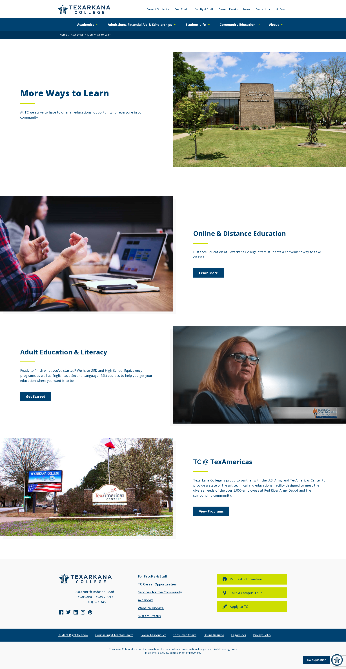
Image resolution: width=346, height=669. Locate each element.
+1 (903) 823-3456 (94, 602)
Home (63, 34)
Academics (77, 34)
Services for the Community (160, 592)
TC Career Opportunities (157, 584)
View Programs (211, 511)
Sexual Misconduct (153, 635)
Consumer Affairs (184, 635)
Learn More (208, 273)
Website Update (151, 608)
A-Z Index (145, 600)
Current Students (158, 9)
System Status (149, 616)
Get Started (35, 396)
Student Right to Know (73, 635)
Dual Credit (181, 9)
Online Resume (214, 635)
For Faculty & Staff (152, 576)
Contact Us (263, 9)
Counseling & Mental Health (114, 635)
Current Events (228, 9)
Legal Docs (238, 635)
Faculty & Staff (203, 9)
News (246, 9)
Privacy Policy (262, 635)
